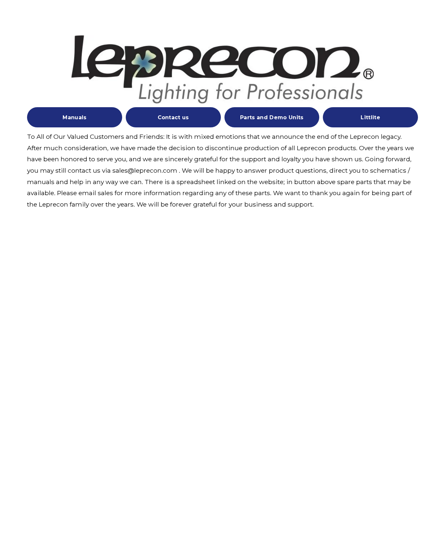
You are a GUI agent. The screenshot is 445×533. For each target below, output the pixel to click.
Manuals (74, 117)
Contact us (173, 117)
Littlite (370, 117)
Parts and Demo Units (271, 117)
